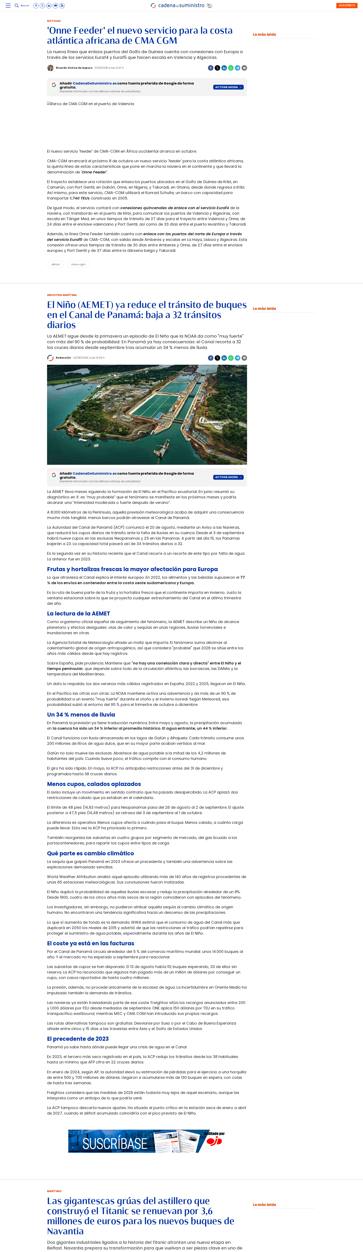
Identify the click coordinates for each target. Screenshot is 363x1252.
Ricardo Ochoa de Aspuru (74, 68)
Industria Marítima (62, 295)
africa (55, 264)
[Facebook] (210, 68)
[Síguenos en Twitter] (42, 5)
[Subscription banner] (147, 1157)
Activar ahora (226, 87)
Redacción (63, 357)
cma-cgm (78, 264)
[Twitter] (217, 68)
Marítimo (54, 1191)
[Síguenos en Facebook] (35, 5)
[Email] (244, 68)
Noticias (54, 21)
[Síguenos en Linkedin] (48, 5)
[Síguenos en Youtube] (55, 5)
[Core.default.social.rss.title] (61, 5)
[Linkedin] (224, 68)
